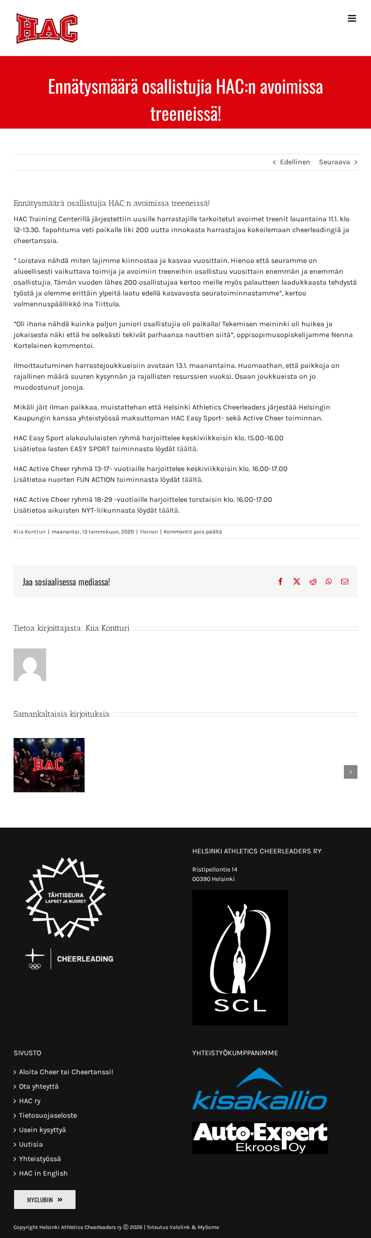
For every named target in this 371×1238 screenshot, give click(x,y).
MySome (208, 1227)
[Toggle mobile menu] (352, 18)
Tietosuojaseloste (48, 1115)
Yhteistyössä (40, 1158)
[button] (20, 772)
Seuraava (334, 161)
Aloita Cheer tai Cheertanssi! (66, 1071)
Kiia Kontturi (30, 532)
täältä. (187, 448)
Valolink (180, 1227)
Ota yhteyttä (39, 1086)
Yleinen (149, 532)
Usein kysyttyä (42, 1129)
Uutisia (31, 1144)
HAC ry (29, 1100)
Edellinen (295, 161)
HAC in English (43, 1173)
